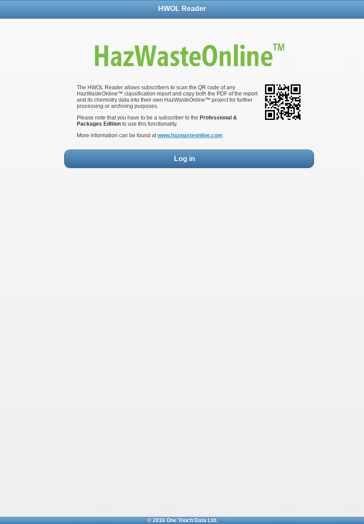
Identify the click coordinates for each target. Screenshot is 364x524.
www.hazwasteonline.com (190, 135)
